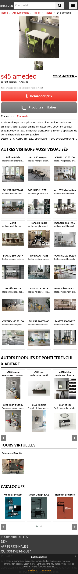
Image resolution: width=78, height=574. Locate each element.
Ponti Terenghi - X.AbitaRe (16, 82)
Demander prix (40, 96)
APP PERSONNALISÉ (14, 547)
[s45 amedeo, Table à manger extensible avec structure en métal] (38, 65)
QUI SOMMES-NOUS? (16, 551)
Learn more (46, 571)
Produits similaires (41, 107)
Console (22, 116)
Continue (32, 570)
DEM (4, 542)
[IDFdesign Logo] (6, 5)
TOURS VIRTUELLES (14, 537)
